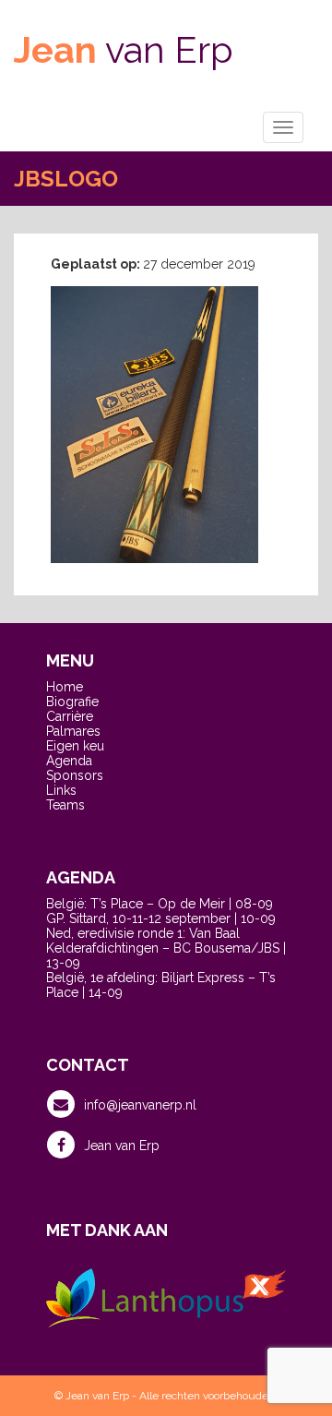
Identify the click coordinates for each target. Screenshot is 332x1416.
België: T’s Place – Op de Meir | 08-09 (159, 903)
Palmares (73, 731)
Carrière (69, 716)
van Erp (123, 49)
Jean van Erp (122, 1145)
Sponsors (74, 775)
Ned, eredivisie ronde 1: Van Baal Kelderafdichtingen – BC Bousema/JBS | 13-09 (166, 948)
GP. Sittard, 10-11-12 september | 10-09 (161, 918)
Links (61, 790)
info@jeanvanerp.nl (140, 1105)
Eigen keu (75, 745)
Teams (65, 805)
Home (64, 686)
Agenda (69, 760)
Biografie (72, 701)
